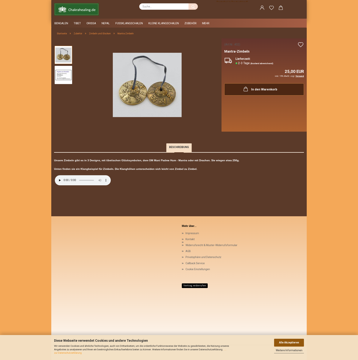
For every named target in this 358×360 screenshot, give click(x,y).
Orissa (91, 23)
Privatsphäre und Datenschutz (203, 257)
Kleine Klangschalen (163, 23)
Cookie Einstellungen (198, 269)
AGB (188, 251)
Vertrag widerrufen (194, 285)
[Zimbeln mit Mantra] (147, 85)
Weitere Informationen (289, 350)
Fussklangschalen (129, 23)
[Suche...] (193, 6)
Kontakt (190, 239)
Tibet (77, 23)
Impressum (192, 233)
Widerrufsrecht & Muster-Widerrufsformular (211, 245)
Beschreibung (179, 147)
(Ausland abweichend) (261, 63)
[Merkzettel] (271, 8)
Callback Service (195, 263)
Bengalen (61, 23)
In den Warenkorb (264, 89)
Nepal (106, 23)
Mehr (205, 23)
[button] (262, 8)
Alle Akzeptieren (289, 342)
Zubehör (190, 23)
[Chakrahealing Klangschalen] (78, 9)
